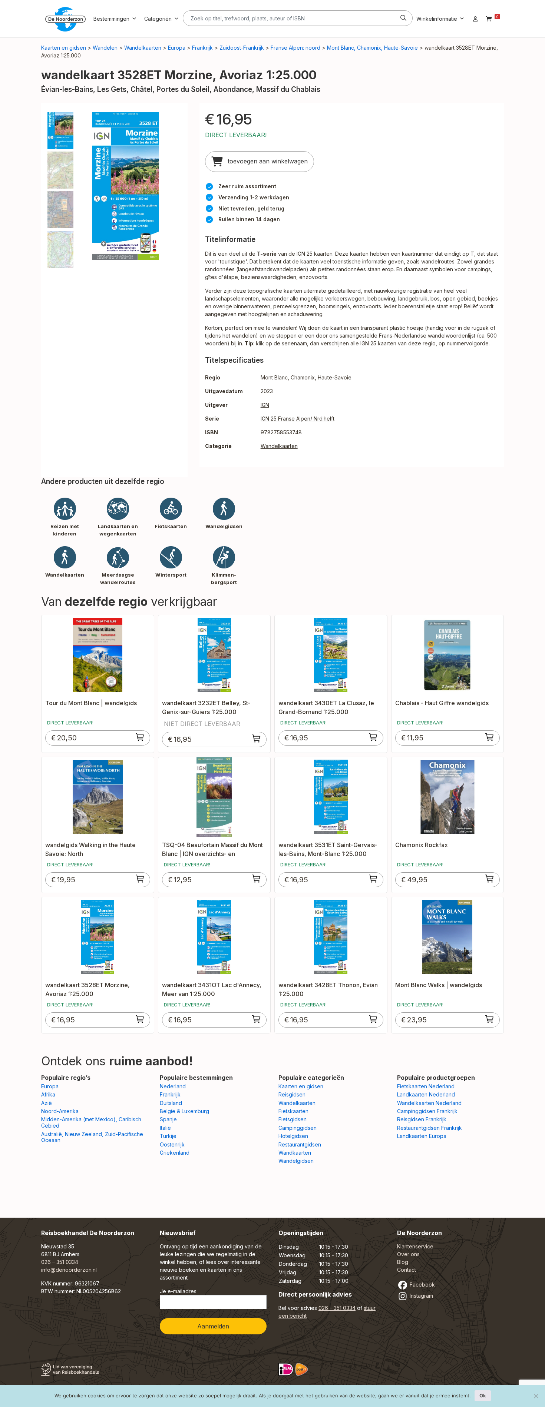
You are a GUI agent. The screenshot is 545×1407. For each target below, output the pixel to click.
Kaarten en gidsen (63, 47)
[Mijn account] (475, 18)
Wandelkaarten (142, 47)
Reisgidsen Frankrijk (421, 1119)
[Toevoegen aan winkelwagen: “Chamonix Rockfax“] (489, 878)
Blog (402, 1262)
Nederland (173, 1086)
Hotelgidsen (293, 1136)
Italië (165, 1128)
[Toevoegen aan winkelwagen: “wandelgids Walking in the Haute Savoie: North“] (140, 878)
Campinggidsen (297, 1128)
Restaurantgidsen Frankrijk (429, 1128)
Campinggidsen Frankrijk (427, 1111)
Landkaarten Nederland (426, 1094)
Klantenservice (415, 1246)
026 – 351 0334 (59, 1262)
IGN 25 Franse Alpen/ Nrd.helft (297, 418)
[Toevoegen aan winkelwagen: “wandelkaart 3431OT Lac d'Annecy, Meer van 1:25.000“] (256, 1019)
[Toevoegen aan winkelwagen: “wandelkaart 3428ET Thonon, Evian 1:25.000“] (373, 1019)
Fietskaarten (293, 1111)
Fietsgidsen (292, 1119)
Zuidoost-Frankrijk (241, 47)
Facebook (421, 1284)
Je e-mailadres (178, 1291)
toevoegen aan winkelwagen (267, 161)
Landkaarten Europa (421, 1136)
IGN (265, 405)
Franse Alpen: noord (295, 47)
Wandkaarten (294, 1152)
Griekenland (174, 1152)
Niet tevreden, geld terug (251, 208)
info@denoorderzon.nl (69, 1270)
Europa (176, 47)
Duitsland (171, 1103)
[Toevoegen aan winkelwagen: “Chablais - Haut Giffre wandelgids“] (489, 737)
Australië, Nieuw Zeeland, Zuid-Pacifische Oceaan (92, 1137)
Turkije (168, 1136)
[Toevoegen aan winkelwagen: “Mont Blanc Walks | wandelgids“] (489, 1019)
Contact (406, 1270)
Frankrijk (202, 47)
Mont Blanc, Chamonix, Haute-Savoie (372, 47)
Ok (482, 1395)
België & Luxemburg (184, 1111)
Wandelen (105, 47)
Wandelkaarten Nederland (429, 1103)
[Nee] (535, 1396)
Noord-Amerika (60, 1111)
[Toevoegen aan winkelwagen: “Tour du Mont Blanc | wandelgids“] (140, 737)
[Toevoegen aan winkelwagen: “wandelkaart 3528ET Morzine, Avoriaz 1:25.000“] (140, 1019)
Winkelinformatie (436, 19)
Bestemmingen (111, 19)
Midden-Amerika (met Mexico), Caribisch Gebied (91, 1122)
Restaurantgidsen (299, 1144)
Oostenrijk (172, 1144)
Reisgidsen (291, 1094)
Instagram (420, 1295)
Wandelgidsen (296, 1161)
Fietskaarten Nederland (426, 1086)
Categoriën (158, 19)
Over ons (408, 1254)
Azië (46, 1103)
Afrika (48, 1094)
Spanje (168, 1119)
